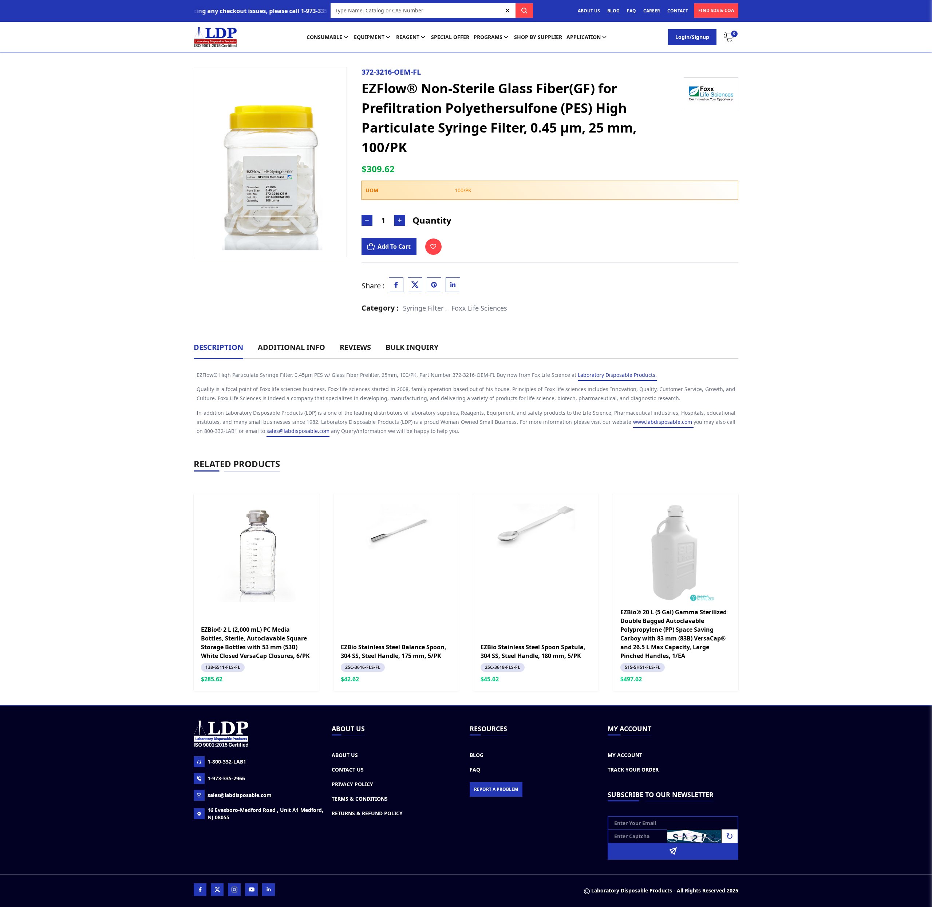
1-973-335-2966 (226, 778)
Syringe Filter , (425, 308)
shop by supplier (538, 36)
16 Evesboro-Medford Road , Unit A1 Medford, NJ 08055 (265, 814)
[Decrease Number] (367, 220)
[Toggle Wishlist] (433, 246)
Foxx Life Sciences (479, 308)
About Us (345, 755)
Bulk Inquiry (412, 347)
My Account (625, 755)
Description (218, 347)
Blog (476, 755)
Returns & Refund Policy (367, 813)
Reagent (407, 36)
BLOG (613, 11)
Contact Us (348, 769)
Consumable (324, 36)
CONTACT (677, 11)
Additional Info (291, 347)
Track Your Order (633, 769)
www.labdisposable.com (663, 421)
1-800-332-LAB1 (227, 761)
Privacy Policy (352, 784)
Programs (488, 36)
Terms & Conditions (360, 798)
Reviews (355, 347)
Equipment (369, 36)
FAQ (631, 11)
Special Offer (450, 36)
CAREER (651, 11)
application (583, 36)
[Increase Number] (399, 220)
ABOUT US (589, 11)
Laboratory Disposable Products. (617, 374)
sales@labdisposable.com (297, 430)
